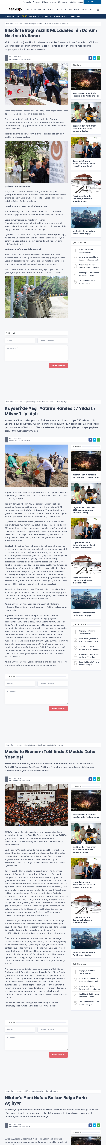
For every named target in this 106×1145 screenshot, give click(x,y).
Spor (92, 9)
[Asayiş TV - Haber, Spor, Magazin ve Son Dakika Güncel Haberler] (15, 9)
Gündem (68, 9)
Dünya (77, 9)
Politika (51, 9)
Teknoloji (41, 9)
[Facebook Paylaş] (90, 58)
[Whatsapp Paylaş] (98, 58)
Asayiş (84, 9)
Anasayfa (9, 24)
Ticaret (59, 9)
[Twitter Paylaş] (94, 58)
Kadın (33, 9)
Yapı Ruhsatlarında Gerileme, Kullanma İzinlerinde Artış (47, 16)
